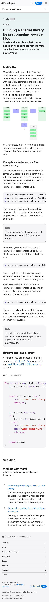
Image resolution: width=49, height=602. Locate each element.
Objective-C (16, 375)
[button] (32, 3)
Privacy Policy (19, 596)
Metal (5, 19)
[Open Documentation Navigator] (3, 9)
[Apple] (3, 536)
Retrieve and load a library (19, 352)
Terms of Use (7, 596)
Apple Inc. (19, 592)
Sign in (38, 3)
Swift (5, 375)
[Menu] (46, 3)
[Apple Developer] (8, 3)
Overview (9, 67)
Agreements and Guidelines (12, 598)
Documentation (14, 9)
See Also (9, 460)
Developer (12, 537)
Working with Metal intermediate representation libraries (20, 472)
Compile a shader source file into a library (20, 164)
